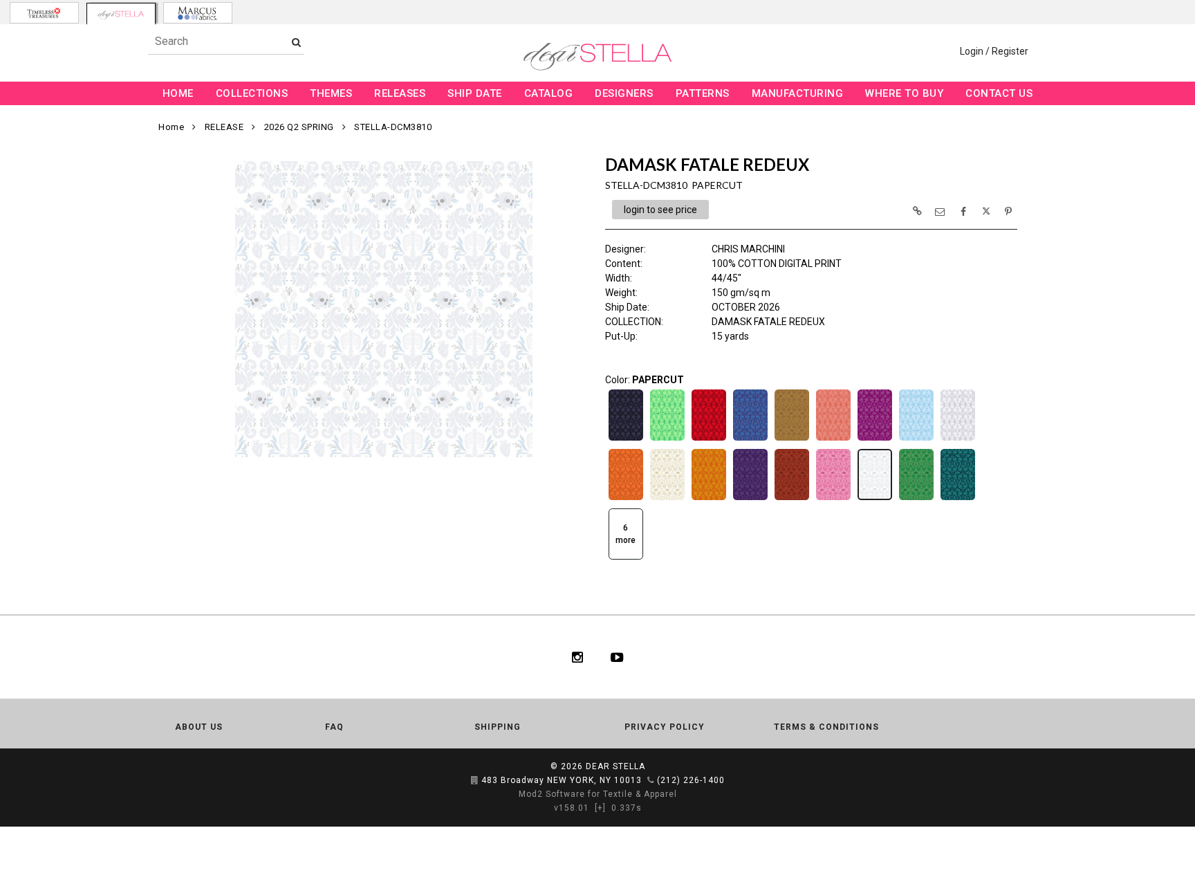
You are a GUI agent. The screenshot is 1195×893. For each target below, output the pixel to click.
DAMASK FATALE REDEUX (768, 321)
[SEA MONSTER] (958, 498)
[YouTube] (617, 657)
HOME (178, 93)
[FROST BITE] (916, 439)
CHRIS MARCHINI (748, 249)
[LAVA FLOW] (709, 498)
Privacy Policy (664, 727)
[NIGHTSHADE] (750, 498)
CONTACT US (998, 93)
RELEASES (399, 93)
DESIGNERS (624, 93)
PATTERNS (703, 93)
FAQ (334, 727)
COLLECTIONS (252, 93)
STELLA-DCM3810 (393, 127)
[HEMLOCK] (667, 498)
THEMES (331, 93)
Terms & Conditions (826, 727)
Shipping (497, 727)
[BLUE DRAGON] (750, 439)
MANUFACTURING (798, 93)
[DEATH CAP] (792, 439)
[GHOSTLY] (958, 439)
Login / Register (994, 51)
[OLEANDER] (833, 498)
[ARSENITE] (667, 439)
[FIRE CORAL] (833, 439)
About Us (199, 727)
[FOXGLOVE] (875, 439)
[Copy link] (917, 211)
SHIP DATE (474, 93)
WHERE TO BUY (904, 93)
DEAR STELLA (615, 766)
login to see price (660, 209)
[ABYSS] (626, 439)
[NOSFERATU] (792, 498)
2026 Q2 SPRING (299, 127)
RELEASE (224, 127)
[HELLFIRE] (626, 498)
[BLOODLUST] (709, 439)
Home (171, 127)
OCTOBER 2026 (746, 307)
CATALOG (548, 93)
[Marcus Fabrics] (197, 13)
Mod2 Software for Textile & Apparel (598, 794)
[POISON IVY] (916, 498)
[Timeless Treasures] (44, 13)
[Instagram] (577, 657)
